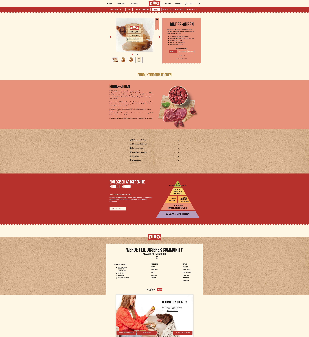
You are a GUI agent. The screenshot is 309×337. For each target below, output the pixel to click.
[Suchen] (187, 3)
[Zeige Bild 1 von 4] (132, 54)
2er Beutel (173, 52)
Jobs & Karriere (154, 270)
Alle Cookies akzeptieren (183, 333)
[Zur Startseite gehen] (154, 3)
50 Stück (190, 52)
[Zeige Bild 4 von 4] (137, 54)
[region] (135, 40)
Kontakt (153, 272)
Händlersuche (186, 280)
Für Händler (178, 4)
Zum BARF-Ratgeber (117, 209)
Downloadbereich (187, 272)
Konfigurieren (147, 333)
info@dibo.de (121, 275)
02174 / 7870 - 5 (121, 273)
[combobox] (194, 3)
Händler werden (186, 270)
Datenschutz (154, 275)
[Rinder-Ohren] (135, 35)
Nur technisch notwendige (126, 333)
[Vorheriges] (110, 36)
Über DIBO (109, 4)
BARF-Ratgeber (134, 4)
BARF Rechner (186, 278)
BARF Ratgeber (186, 275)
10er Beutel (182, 52)
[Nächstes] (159, 36)
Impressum (153, 278)
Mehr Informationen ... (172, 311)
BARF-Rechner (121, 4)
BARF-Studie (168, 4)
